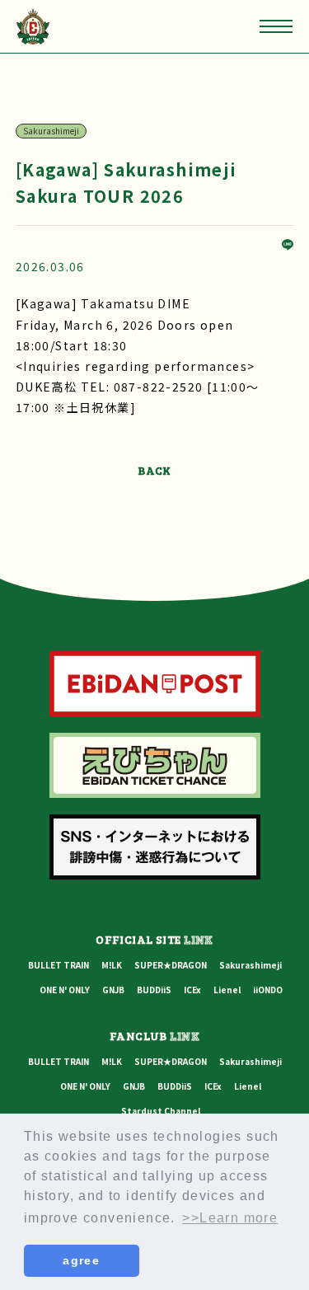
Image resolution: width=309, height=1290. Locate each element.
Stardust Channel (160, 1111)
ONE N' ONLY (65, 989)
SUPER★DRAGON (170, 965)
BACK (154, 470)
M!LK (111, 965)
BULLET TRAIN (58, 965)
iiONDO (268, 989)
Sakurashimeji (250, 965)
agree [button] (81, 1260)
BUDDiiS (154, 989)
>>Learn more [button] (230, 1218)
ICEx (192, 989)
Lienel (227, 989)
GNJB (113, 989)
